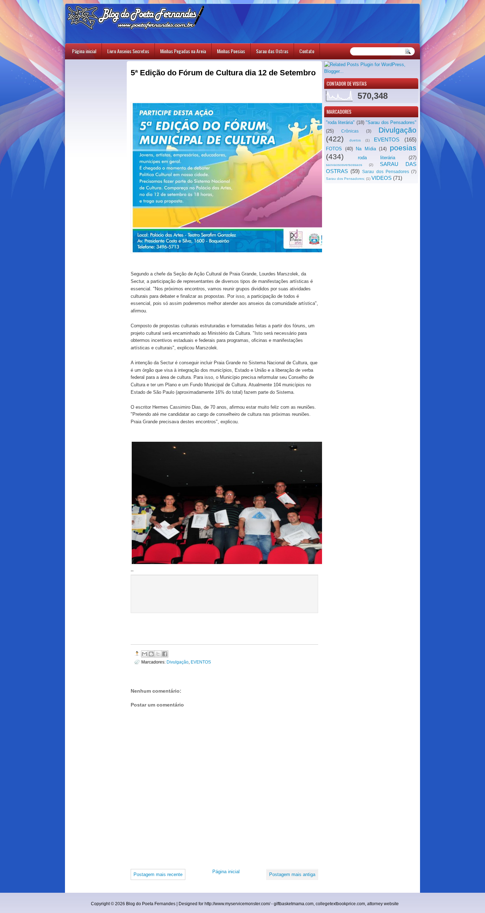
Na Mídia (366, 148)
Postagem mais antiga (292, 874)
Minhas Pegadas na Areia (183, 51)
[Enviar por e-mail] (144, 653)
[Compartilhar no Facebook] (164, 653)
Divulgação (397, 130)
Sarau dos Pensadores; (345, 179)
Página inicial (84, 51)
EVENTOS (386, 139)
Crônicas (350, 131)
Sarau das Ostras (272, 51)
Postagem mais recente (157, 874)
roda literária (376, 157)
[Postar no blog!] (151, 653)
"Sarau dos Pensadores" (391, 122)
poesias (403, 148)
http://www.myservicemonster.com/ (237, 903)
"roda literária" (340, 122)
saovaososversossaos (344, 165)
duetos (355, 140)
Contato (306, 51)
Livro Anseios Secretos (128, 51)
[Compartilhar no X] (158, 653)
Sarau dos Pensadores (385, 172)
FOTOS (334, 148)
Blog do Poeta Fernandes (150, 903)
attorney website (383, 903)
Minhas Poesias (231, 51)
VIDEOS (381, 178)
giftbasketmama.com (294, 903)
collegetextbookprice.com (340, 903)
